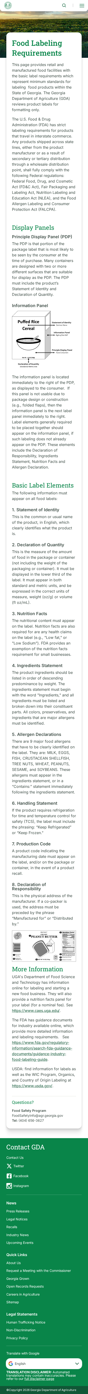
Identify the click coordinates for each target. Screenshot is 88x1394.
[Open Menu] (82, 5)
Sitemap (12, 1302)
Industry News (17, 1235)
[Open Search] (64, 5)
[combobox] (44, 1364)
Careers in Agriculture (23, 1294)
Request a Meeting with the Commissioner (38, 1271)
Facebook (21, 1176)
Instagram (21, 1186)
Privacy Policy (17, 1338)
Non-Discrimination (20, 1330)
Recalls (11, 1227)
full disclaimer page (39, 1379)
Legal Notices (16, 1219)
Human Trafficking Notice (25, 1322)
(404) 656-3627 (31, 1120)
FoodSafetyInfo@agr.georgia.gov (37, 1115)
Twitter (18, 1166)
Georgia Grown (17, 1279)
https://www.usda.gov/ (32, 1085)
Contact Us (14, 1158)
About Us (13, 1263)
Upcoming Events (19, 1243)
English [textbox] (20, 1364)
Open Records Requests (25, 1286)
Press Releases (17, 1211)
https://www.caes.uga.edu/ (36, 1010)
